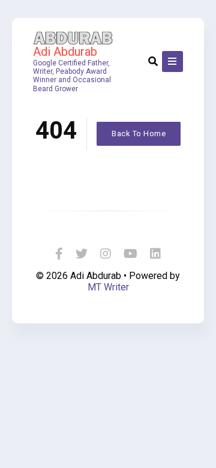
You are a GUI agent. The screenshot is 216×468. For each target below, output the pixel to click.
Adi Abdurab (65, 51)
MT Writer (108, 287)
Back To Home (139, 133)
